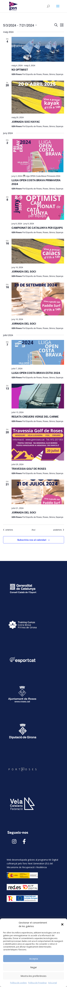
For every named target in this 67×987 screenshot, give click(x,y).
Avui (33, 529)
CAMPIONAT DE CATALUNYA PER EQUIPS (37, 227)
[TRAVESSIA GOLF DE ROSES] (38, 444)
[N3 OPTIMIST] (38, 49)
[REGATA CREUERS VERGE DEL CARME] (38, 396)
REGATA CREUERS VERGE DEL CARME (35, 416)
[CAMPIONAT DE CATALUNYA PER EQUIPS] (38, 207)
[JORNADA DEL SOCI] (38, 251)
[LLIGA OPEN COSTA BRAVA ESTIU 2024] (38, 352)
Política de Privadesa (37, 982)
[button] (62, 924)
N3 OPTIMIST (20, 69)
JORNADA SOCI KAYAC (26, 121)
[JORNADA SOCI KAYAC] (38, 97)
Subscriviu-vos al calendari (31, 539)
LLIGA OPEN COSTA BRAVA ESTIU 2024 (36, 372)
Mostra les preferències (33, 975)
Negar (33, 967)
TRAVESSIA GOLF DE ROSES (29, 468)
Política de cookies (18, 982)
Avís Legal (52, 982)
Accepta (33, 958)
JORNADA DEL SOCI (24, 271)
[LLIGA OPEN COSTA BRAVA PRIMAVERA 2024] (38, 155)
